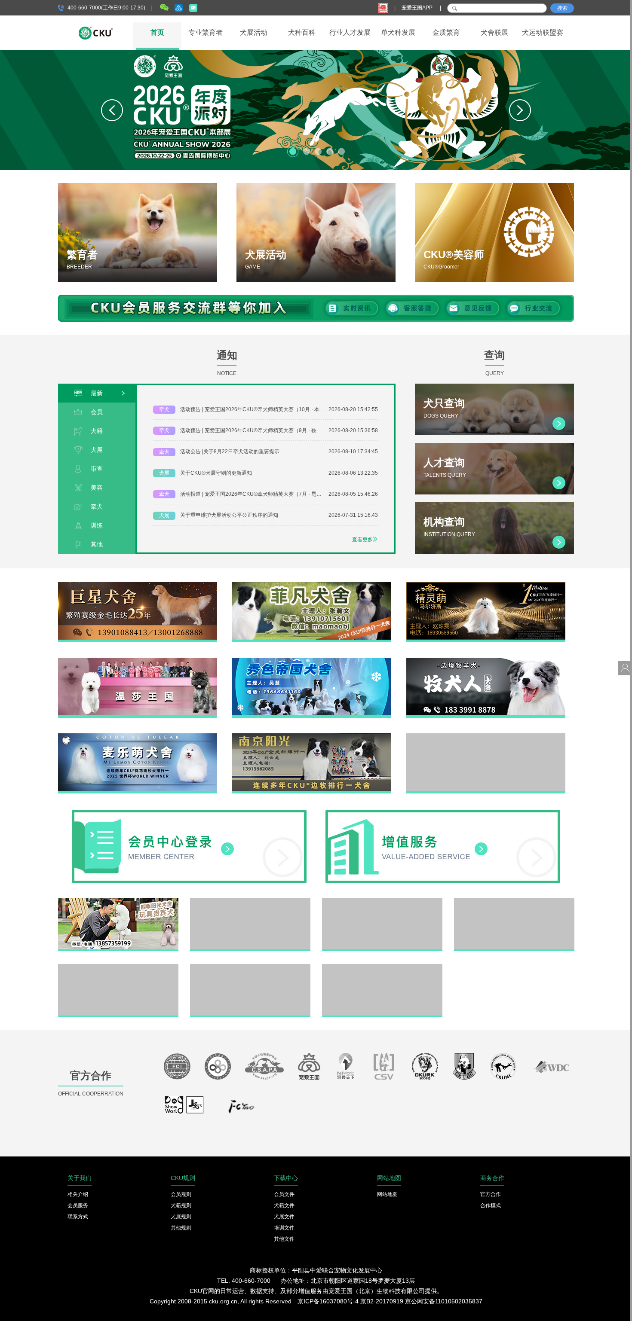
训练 (97, 525)
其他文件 (284, 1239)
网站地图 (387, 1194)
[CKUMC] (503, 1068)
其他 (97, 544)
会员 (97, 412)
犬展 (97, 449)
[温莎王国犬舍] (137, 661)
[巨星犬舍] (137, 585)
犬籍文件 (284, 1205)
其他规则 (181, 1228)
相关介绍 (77, 1194)
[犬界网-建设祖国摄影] (185, 1109)
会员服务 (77, 1205)
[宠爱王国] (309, 1068)
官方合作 (490, 1194)
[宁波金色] (514, 901)
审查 (97, 468)
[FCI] (177, 1068)
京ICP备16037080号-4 (328, 1301)
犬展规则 (181, 1217)
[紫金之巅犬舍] (118, 967)
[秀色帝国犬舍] (311, 661)
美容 (97, 487)
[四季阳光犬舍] (118, 901)
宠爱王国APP (418, 8)
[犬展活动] (316, 232)
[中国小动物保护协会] (264, 1068)
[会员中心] (189, 813)
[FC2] (241, 1109)
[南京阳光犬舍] (311, 736)
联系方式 (77, 1217)
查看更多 (362, 540)
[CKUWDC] (551, 1068)
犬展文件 (284, 1217)
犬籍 (97, 430)
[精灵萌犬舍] (485, 585)
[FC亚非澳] (218, 1068)
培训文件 (284, 1228)
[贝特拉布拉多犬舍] (382, 901)
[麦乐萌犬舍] (137, 736)
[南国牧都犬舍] (485, 736)
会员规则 (181, 1194)
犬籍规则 (181, 1205)
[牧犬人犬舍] (485, 661)
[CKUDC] (464, 1068)
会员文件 (284, 1194)
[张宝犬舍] (250, 967)
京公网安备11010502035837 (443, 1301)
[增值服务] (442, 813)
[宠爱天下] (345, 1068)
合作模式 (490, 1205)
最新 (97, 393)
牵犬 (97, 506)
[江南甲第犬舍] (250, 901)
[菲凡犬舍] (311, 585)
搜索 (562, 8)
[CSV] (384, 1068)
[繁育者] (137, 232)
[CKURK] (425, 1068)
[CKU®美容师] (494, 232)
